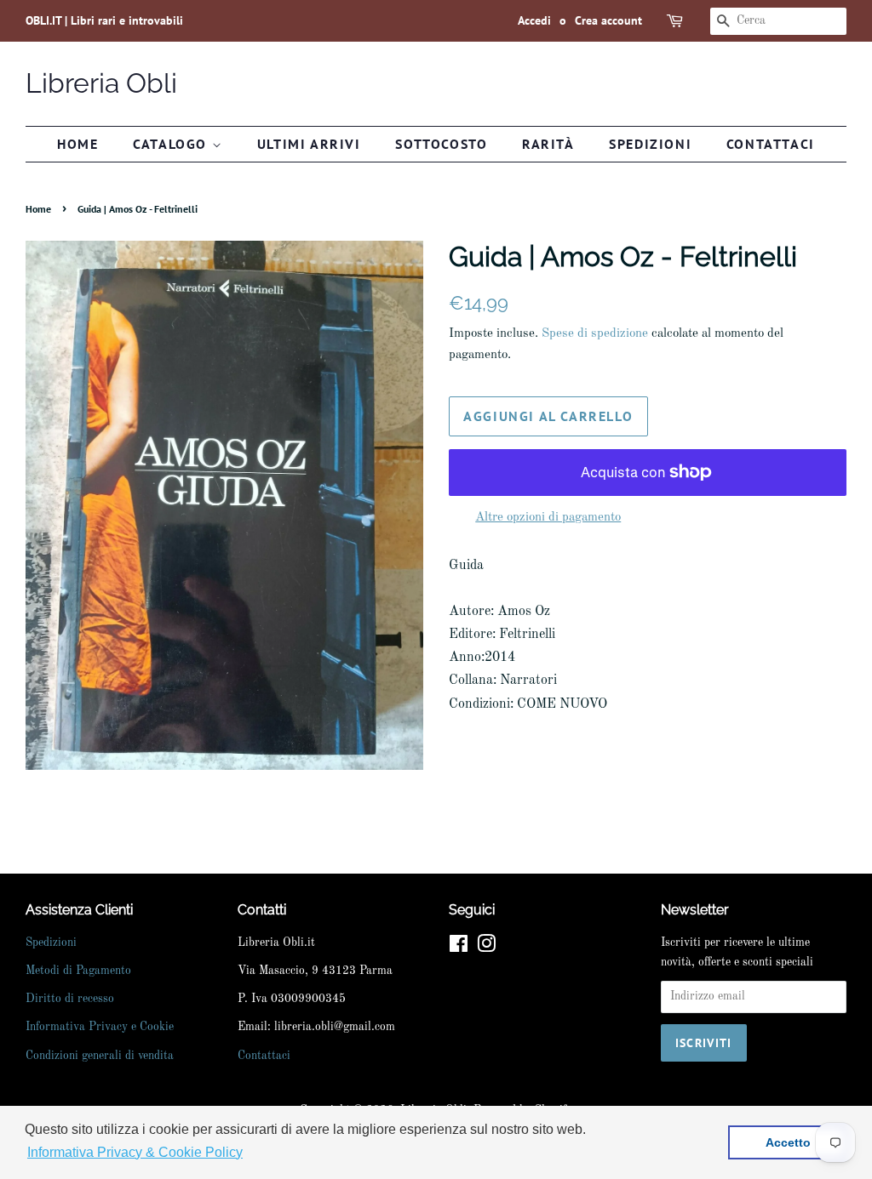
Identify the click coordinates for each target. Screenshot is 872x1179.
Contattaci (770, 143)
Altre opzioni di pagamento (548, 517)
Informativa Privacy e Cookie (100, 1027)
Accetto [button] (788, 1142)
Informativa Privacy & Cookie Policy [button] (135, 1152)
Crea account (608, 20)
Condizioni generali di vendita (100, 1056)
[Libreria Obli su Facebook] (458, 948)
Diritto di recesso (70, 999)
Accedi (534, 20)
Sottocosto (441, 143)
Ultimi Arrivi (309, 143)
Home (77, 143)
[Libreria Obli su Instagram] (486, 948)
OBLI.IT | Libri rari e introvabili (104, 20)
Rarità (548, 143)
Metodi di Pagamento (78, 971)
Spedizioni (650, 143)
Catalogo (172, 143)
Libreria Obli (101, 83)
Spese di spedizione (595, 334)
